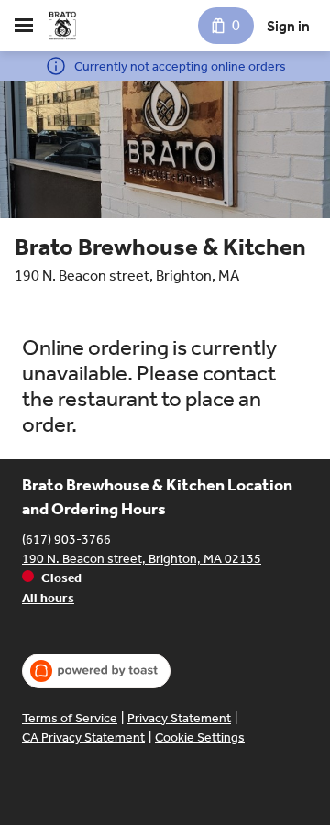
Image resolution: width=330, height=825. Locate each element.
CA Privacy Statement (83, 737)
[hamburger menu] (24, 25)
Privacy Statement (179, 718)
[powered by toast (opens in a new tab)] (96, 671)
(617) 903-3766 (66, 539)
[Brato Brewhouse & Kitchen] (62, 25)
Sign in (288, 26)
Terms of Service (69, 718)
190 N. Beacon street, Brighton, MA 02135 (141, 558)
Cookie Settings (200, 737)
